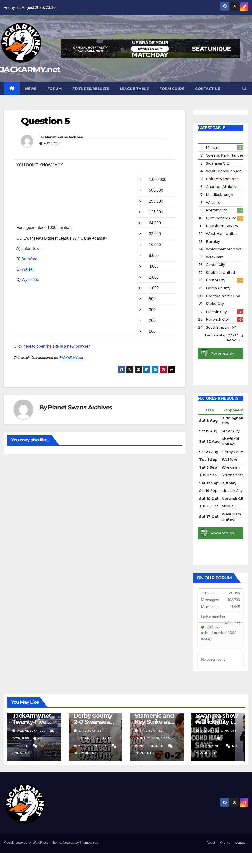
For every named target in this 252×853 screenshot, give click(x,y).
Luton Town (31, 248)
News (31, 89)
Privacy (225, 842)
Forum (54, 89)
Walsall (28, 269)
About (211, 842)
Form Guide (171, 89)
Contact (240, 842)
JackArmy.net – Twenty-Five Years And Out (33, 721)
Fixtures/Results (90, 89)
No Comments (86, 753)
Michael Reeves (93, 746)
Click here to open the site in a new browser (52, 346)
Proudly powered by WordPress (26, 842)
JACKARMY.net (30, 69)
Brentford (29, 259)
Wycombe (30, 280)
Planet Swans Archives (63, 137)
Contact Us (207, 89)
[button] (244, 89)
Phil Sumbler (152, 746)
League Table (134, 89)
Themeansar (88, 842)
